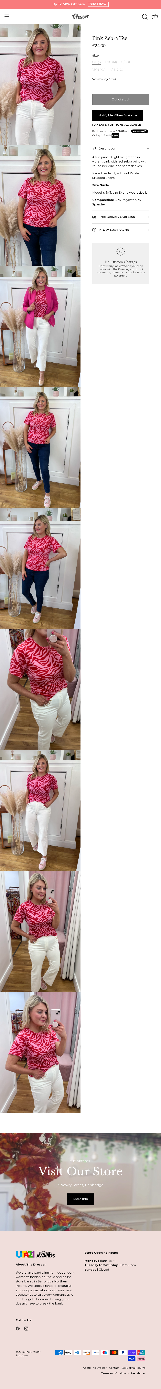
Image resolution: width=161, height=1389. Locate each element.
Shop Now (98, 4)
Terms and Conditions (115, 1373)
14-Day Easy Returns (114, 229)
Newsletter (138, 1373)
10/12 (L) (126, 62)
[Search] (145, 17)
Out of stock (121, 99)
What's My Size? (104, 79)
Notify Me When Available (117, 115)
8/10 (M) (111, 62)
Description (107, 148)
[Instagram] (26, 1328)
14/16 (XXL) (116, 69)
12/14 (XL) (98, 69)
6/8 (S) (97, 62)
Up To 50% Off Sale (68, 4)
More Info (80, 1199)
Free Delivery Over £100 (116, 217)
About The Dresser (95, 1367)
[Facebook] (18, 1328)
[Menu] (7, 16)
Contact (114, 1367)
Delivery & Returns (133, 1367)
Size (95, 55)
